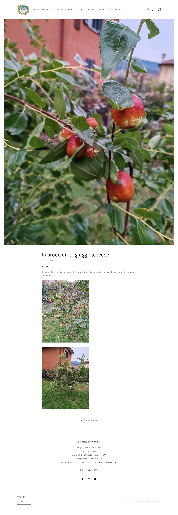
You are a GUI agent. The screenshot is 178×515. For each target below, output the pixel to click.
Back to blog (90, 420)
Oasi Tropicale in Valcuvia (140, 501)
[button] (148, 9)
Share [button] (47, 266)
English (23, 502)
